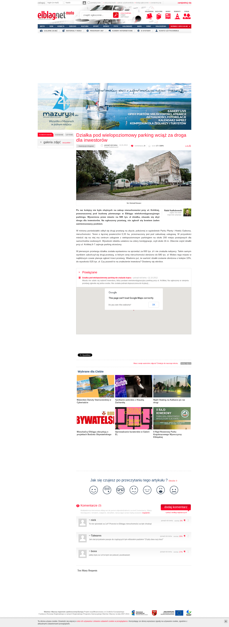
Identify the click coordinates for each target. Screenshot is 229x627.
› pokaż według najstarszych (176, 512)
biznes (106, 26)
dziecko (72, 26)
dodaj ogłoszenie (142, 3)
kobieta (60, 26)
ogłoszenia (161, 26)
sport (96, 26)
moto (42, 26)
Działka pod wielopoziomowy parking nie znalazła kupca (106, 278)
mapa (139, 26)
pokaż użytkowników (125, 3)
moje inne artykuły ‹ (174, 215)
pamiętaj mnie (95, 3)
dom (51, 26)
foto (116, 26)
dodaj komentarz (175, 507)
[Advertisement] (114, 57)
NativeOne (134, 442)
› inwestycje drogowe (86, 146)
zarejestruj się (155, 3)
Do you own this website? (120, 305)
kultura (84, 26)
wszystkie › (66, 143)
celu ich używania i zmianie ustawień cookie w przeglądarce (102, 621)
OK (153, 304)
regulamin (146, 513)
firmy (148, 26)
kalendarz (127, 26)
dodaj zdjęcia (186, 363)
